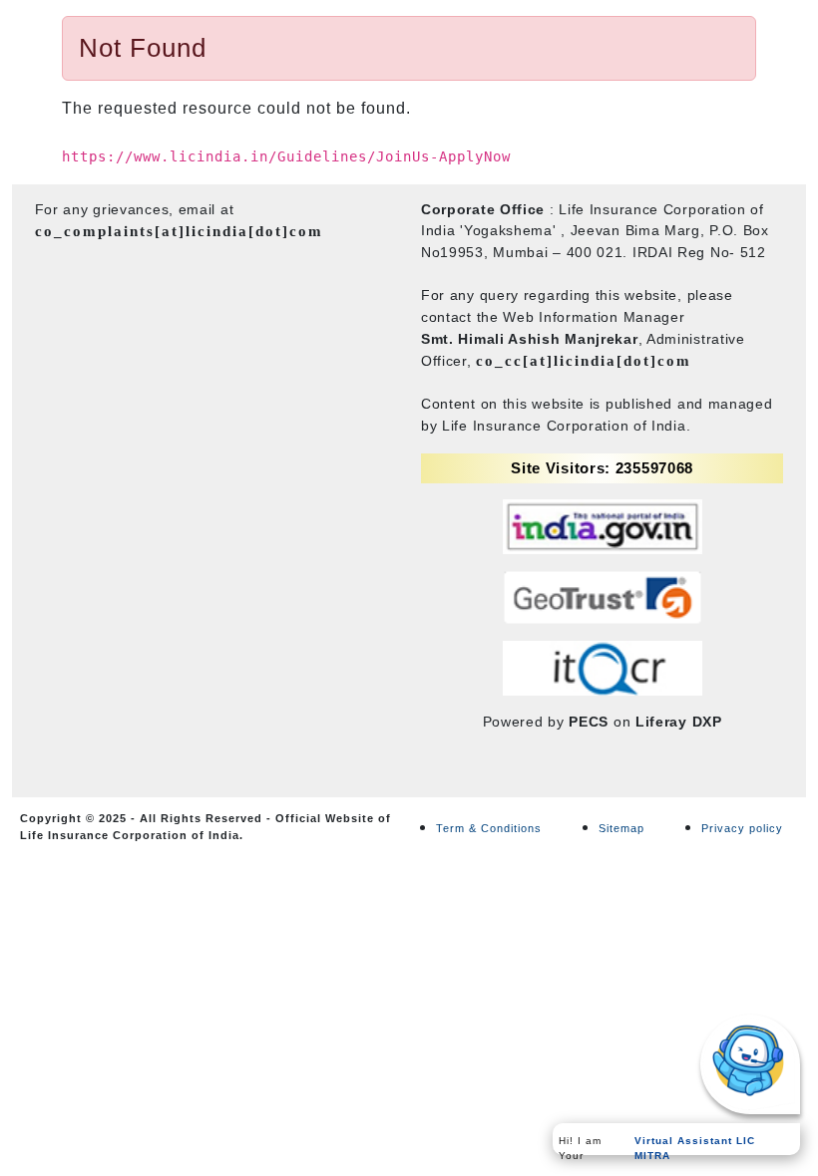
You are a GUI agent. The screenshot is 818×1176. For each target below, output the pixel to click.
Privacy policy (742, 828)
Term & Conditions (489, 828)
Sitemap (621, 828)
